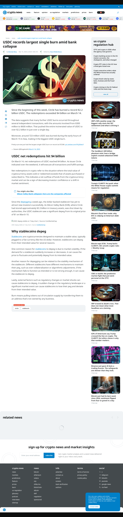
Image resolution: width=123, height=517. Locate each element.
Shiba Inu (37, 484)
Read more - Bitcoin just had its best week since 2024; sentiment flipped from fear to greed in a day (105, 385)
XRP (35, 481)
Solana (36, 478)
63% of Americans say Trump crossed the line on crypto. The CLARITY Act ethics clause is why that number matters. (105, 337)
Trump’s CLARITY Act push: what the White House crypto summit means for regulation (104, 185)
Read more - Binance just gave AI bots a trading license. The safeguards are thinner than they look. (105, 355)
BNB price (58, 18)
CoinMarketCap (41, 225)
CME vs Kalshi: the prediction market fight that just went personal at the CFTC (103, 275)
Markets (65, 12)
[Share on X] (6, 115)
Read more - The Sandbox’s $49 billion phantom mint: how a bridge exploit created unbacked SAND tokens (105, 140)
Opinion (44, 12)
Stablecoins (17, 236)
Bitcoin (36, 472)
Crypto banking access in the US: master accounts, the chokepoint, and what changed (106, 58)
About (37, 6)
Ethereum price (27, 18)
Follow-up (61, 6)
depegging (26, 201)
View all (105, 94)
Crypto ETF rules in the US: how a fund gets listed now (105, 65)
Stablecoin (25, 308)
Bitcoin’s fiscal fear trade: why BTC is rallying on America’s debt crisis (105, 215)
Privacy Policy (82, 475)
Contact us (30, 6)
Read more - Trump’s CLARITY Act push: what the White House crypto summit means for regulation (105, 172)
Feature (36, 12)
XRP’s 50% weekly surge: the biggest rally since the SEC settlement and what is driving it (105, 123)
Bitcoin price (10, 18)
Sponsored (38, 499)
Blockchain (38, 487)
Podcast (15, 496)
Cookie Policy (82, 478)
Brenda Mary (12, 52)
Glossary (77, 6)
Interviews (16, 499)
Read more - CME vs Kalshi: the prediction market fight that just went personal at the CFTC (105, 262)
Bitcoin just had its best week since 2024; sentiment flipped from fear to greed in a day (103, 398)
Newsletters (45, 6)
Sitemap (15, 503)
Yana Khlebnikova (56, 52)
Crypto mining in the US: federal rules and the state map (106, 88)
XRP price (43, 18)
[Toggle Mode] (119, 7)
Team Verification (62, 484)
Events (14, 6)
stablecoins (40, 249)
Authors (58, 487)
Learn (91, 12)
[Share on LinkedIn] (6, 119)
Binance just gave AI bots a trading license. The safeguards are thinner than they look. (104, 368)
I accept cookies (94, 507)
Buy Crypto (6, 6)
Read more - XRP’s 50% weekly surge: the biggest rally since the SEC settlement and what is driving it (105, 110)
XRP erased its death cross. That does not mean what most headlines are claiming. (104, 305)
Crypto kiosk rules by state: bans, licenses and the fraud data (104, 81)
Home (8, 38)
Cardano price (106, 18)
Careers (58, 481)
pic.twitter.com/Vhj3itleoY (74, 144)
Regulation (37, 496)
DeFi (35, 493)
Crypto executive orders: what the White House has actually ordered (105, 72)
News (28, 12)
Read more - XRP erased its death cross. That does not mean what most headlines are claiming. (105, 292)
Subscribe (49, 455)
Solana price (74, 18)
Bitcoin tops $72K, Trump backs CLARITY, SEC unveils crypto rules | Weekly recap (105, 245)
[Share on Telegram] (6, 122)
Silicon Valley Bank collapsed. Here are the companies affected (44, 194)
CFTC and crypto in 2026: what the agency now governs (105, 51)
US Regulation (55, 12)
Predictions (75, 12)
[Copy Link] (6, 126)
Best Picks (69, 6)
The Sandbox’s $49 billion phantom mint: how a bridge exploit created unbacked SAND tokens (104, 154)
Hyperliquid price (89, 18)
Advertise (54, 6)
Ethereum (37, 475)
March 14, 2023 (34, 149)
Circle (16, 308)
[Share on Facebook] (6, 111)
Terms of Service (83, 472)
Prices (84, 12)
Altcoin (36, 490)
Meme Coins (21, 6)
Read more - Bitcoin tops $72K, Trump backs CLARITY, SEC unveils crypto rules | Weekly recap (105, 232)
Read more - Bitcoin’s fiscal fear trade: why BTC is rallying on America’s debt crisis (105, 202)
